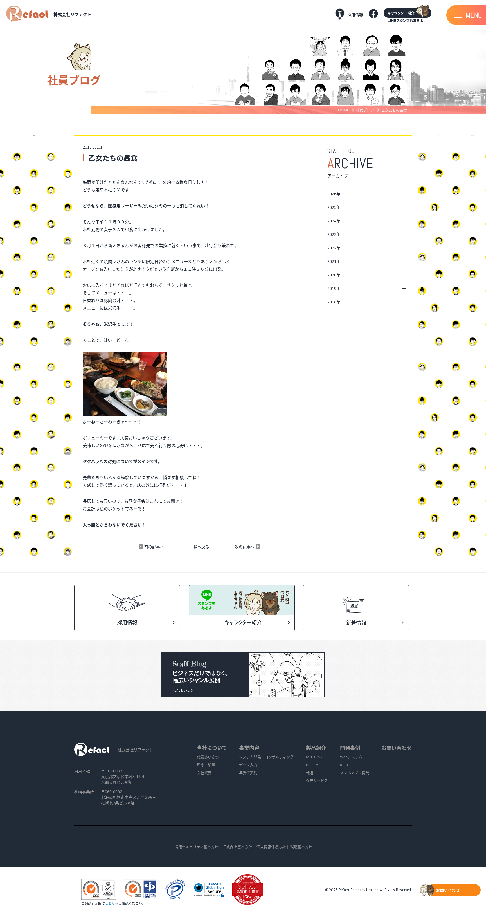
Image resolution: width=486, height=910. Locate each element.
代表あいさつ (208, 756)
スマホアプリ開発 (354, 772)
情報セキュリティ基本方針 (196, 846)
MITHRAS (314, 756)
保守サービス (317, 780)
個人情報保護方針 (271, 846)
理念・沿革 (206, 764)
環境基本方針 (301, 846)
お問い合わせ (396, 747)
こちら (110, 903)
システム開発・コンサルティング (266, 756)
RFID (344, 764)
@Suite (312, 764)
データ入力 (248, 764)
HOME (343, 110)
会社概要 (204, 772)
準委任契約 (248, 772)
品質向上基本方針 (237, 846)
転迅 (309, 772)
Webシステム (351, 756)
